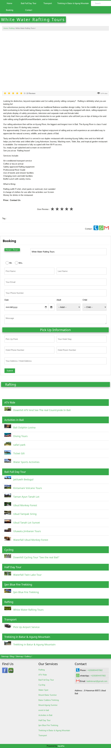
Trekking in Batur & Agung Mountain (73, 3)
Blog (12, 656)
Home (9, 3)
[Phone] (96, 229)
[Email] (106, 229)
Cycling (41, 685)
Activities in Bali (45, 715)
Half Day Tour (44, 720)
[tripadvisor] (11, 671)
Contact (28, 10)
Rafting (41, 670)
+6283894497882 (95, 670)
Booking (9, 10)
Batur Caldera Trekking (48, 700)
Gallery (28, 656)
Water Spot (43, 690)
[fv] (5, 671)
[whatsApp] (101, 229)
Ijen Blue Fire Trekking (48, 725)
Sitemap (4, 656)
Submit (10, 370)
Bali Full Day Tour (28, 3)
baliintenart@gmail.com (97, 681)
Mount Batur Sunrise (47, 695)
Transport (47, 3)
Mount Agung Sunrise (47, 705)
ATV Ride (42, 675)
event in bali (43, 710)
